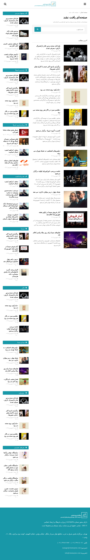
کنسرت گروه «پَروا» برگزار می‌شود (48, 131)
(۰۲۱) (73, 543)
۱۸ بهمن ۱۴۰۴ (13, 199)
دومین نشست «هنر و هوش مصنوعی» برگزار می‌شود (10, 491)
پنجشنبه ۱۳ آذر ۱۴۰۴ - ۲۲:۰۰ (10, 145)
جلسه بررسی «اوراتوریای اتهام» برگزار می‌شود (12, 329)
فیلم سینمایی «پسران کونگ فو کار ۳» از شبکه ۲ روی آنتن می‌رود (10, 141)
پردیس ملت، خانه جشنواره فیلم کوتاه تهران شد (12, 33)
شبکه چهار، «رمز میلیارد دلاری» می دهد (46, 192)
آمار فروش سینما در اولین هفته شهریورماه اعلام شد (11, 249)
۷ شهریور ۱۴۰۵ (55, 50)
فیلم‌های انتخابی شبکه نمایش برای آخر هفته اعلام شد (11, 163)
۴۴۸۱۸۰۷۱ (79, 543)
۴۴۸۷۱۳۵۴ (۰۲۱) (63, 543)
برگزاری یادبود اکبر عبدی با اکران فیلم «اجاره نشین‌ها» (12, 90)
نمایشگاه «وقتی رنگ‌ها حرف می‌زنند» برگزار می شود (11, 455)
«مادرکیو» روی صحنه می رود (50, 90)
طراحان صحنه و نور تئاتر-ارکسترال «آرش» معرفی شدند (11, 21)
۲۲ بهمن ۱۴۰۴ (13, 186)
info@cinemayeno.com (72, 553)
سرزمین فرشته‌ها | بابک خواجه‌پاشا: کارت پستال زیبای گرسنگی (10, 206)
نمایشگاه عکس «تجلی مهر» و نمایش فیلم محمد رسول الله (11, 468)
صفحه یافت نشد (73, 12)
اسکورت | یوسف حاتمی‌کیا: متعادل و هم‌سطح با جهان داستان (10, 217)
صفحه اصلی (83, 12)
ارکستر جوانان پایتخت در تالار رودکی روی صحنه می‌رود (11, 56)
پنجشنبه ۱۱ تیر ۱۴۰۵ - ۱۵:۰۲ (10, 134)
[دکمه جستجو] (37, 29)
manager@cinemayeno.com (71, 548)
